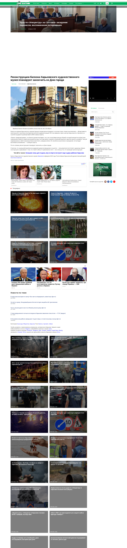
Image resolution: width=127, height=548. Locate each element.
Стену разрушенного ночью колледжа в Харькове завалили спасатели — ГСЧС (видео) (38, 313)
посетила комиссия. (16, 158)
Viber (40, 330)
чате (50, 329)
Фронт (50, 3)
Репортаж (44, 3)
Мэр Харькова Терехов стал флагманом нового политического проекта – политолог (103, 157)
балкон (40, 324)
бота (58, 332)
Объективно (36, 3)
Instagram (35, 330)
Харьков (32, 324)
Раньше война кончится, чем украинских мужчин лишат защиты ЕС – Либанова (103, 149)
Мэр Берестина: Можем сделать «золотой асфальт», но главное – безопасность (103, 118)
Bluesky (61, 330)
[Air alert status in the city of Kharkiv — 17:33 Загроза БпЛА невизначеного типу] (47, 6)
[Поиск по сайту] (104, 3)
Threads (44, 330)
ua (98, 3)
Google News (54, 330)
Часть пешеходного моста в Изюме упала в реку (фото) (28, 308)
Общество (26, 324)
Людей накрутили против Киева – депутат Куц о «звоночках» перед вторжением (103, 142)
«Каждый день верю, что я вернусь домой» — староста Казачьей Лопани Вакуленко (104, 126)
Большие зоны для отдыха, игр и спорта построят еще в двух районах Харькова (55, 153)
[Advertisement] (63, 42)
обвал (50, 324)
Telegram (27, 329)
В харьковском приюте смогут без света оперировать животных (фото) (33, 296)
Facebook (29, 330)
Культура (14, 84)
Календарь (64, 3)
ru (101, 3)
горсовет (45, 324)
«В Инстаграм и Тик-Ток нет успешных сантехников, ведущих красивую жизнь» (103, 134)
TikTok (24, 332)
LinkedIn (49, 330)
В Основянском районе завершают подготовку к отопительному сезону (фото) (36, 319)
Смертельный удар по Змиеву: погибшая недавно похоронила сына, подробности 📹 (42, 24)
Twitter (111, 182)
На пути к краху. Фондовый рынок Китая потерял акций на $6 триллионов (34, 302)
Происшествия (24, 29)
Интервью (56, 3)
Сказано (71, 3)
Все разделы (78, 3)
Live (95, 3)
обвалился (41, 156)
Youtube (20, 332)
